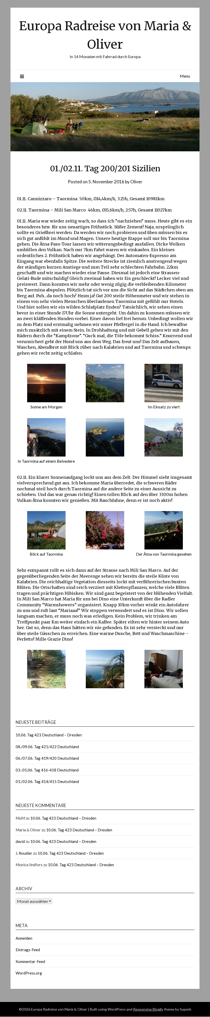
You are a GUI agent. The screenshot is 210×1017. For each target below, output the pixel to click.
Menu (185, 75)
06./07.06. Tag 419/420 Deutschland (47, 758)
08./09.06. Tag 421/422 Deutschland (47, 746)
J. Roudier (24, 853)
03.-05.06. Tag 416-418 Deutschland (47, 770)
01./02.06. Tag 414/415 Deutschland (47, 781)
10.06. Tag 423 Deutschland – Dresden (49, 735)
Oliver (136, 181)
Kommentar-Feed (30, 961)
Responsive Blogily (148, 1009)
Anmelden (24, 938)
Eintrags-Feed (28, 949)
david (20, 841)
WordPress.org (29, 973)
